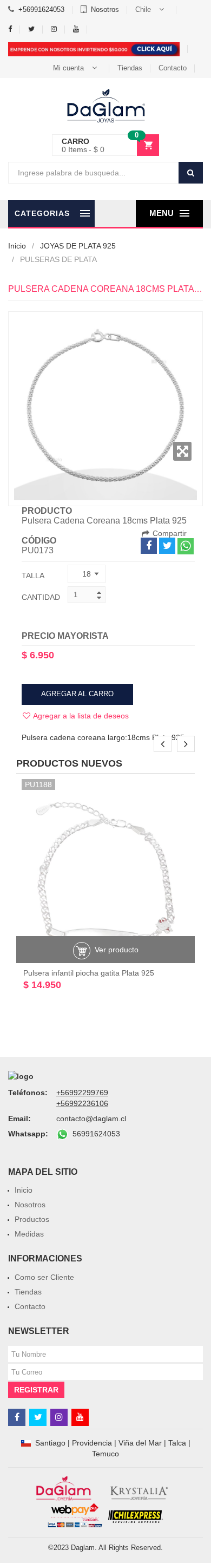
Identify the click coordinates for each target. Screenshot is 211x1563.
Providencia (92, 1442)
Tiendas (129, 68)
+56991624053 (41, 9)
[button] (151, 9)
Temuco (105, 1453)
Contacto (173, 68)
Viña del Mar (140, 1442)
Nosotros (105, 9)
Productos (32, 1219)
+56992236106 (82, 1103)
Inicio (17, 245)
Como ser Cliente (44, 1277)
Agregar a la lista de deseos (80, 715)
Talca (177, 1442)
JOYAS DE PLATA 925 (78, 245)
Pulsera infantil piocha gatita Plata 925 (88, 973)
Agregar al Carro (77, 694)
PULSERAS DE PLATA (58, 259)
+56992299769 (82, 1092)
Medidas (29, 1234)
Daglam (83, 1548)
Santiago (50, 1442)
